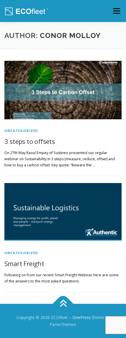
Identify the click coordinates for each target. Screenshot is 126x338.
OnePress (81, 317)
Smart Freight (24, 263)
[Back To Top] (63, 304)
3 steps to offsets (29, 141)
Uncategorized (21, 130)
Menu (116, 10)
